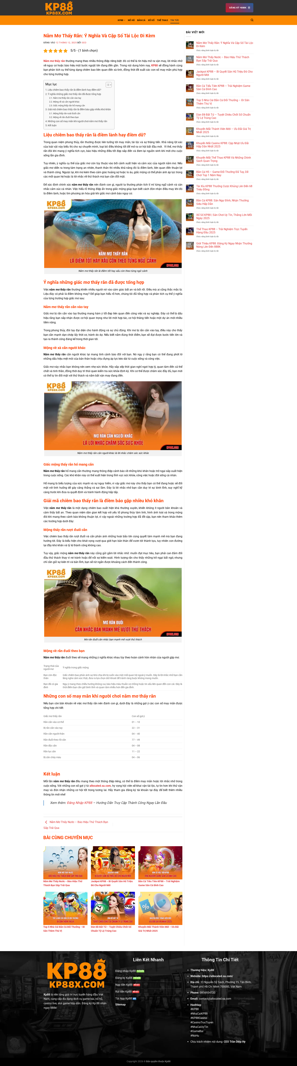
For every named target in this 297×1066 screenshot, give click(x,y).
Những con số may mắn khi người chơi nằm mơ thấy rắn (77, 121)
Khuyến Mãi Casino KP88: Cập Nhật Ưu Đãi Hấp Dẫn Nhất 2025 (222, 145)
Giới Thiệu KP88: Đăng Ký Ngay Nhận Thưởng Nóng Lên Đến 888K (224, 245)
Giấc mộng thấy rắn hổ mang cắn (69, 105)
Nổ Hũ (131, 20)
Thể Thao (162, 20)
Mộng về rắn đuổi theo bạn (66, 117)
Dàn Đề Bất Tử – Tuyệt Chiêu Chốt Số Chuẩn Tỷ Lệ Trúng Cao (223, 116)
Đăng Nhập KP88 (79, 803)
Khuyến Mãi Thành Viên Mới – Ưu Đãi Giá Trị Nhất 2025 (223, 130)
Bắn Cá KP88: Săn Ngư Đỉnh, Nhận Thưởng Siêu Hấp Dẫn (222, 202)
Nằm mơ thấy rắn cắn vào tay (67, 98)
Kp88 (47, 994)
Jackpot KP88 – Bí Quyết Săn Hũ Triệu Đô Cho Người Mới (224, 73)
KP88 (120, 20)
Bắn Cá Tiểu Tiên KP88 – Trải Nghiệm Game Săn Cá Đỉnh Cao (223, 87)
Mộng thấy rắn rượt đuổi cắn (66, 113)
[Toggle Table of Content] (107, 85)
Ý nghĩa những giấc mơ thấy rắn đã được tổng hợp (74, 94)
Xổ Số (151, 20)
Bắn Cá (141, 20)
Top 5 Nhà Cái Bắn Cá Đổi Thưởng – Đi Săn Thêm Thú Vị (222, 102)
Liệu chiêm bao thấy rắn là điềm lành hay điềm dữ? (74, 89)
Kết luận (52, 125)
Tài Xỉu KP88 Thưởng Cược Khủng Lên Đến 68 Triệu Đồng (224, 188)
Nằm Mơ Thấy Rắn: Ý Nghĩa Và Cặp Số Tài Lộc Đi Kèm (224, 44)
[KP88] (61, 7)
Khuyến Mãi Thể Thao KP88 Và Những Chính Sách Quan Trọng (223, 159)
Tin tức (174, 20)
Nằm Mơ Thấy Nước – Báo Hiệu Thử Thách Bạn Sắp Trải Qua (222, 59)
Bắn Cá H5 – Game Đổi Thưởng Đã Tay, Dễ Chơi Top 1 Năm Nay (222, 173)
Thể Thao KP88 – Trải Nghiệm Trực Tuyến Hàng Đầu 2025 (222, 231)
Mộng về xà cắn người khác (66, 101)
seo (84, 42)
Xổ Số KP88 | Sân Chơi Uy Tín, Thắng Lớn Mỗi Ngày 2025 (224, 216)
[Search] (252, 20)
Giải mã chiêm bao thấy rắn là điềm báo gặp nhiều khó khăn (79, 109)
